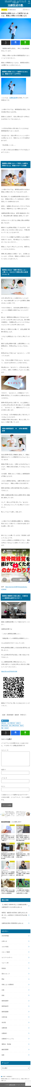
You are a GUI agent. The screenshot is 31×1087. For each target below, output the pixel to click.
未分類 (4, 1022)
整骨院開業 (5, 1011)
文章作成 (4, 1017)
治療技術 (4, 1028)
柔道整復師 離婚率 (18, 725)
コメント (4, 750)
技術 (3, 995)
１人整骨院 (5, 728)
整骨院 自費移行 (16, 723)
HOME (3, 1076)
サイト (3, 786)
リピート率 (5, 963)
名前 (3, 769)
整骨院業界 (5, 1000)
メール (4, 778)
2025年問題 (5, 935)
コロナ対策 (5, 946)
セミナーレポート (7, 957)
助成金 (4, 968)
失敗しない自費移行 (8, 984)
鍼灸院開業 (5, 1049)
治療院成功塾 (15, 5)
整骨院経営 (4, 9)
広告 (3, 990)
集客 (3, 1055)
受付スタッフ (6, 973)
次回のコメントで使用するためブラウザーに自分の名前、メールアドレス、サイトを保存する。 (15, 797)
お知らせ (4, 941)
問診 (3, 979)
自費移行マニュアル (8, 1038)
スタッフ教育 (6, 952)
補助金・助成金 (6, 1044)
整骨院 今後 (6, 723)
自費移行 (4, 1033)
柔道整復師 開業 (7, 725)
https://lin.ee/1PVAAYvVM (9, 671)
